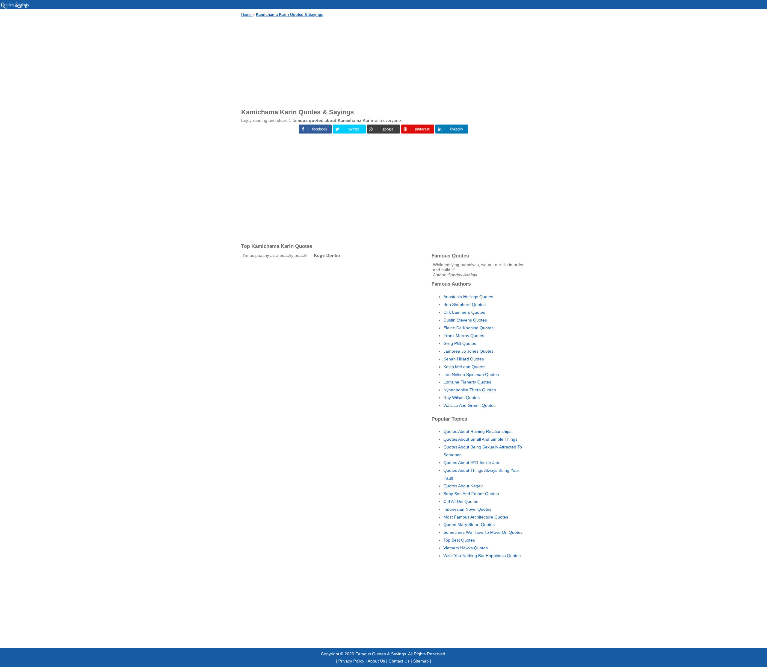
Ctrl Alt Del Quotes (460, 501)
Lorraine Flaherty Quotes (467, 382)
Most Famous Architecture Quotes (475, 517)
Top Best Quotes (459, 540)
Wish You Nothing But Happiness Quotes (482, 555)
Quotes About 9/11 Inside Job (471, 462)
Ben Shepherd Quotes (464, 304)
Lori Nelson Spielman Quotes (471, 374)
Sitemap (421, 661)
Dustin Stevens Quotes (465, 320)
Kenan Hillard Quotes (463, 359)
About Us (376, 661)
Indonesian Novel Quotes (467, 509)
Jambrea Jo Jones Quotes (468, 351)
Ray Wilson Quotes (461, 397)
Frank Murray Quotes (463, 335)
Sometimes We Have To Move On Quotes (483, 532)
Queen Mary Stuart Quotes (469, 524)
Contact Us (399, 661)
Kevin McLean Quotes (464, 366)
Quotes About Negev (463, 485)
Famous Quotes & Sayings (380, 653)
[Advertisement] (383, 62)
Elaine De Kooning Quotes (468, 327)
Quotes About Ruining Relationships (477, 431)
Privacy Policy (351, 661)
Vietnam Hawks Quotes (465, 547)
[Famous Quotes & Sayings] (15, 7)
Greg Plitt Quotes (459, 343)
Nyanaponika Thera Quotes (469, 389)
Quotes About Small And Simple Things (480, 439)
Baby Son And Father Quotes (471, 493)
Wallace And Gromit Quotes (469, 405)
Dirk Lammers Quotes (464, 312)
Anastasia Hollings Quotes (468, 296)
